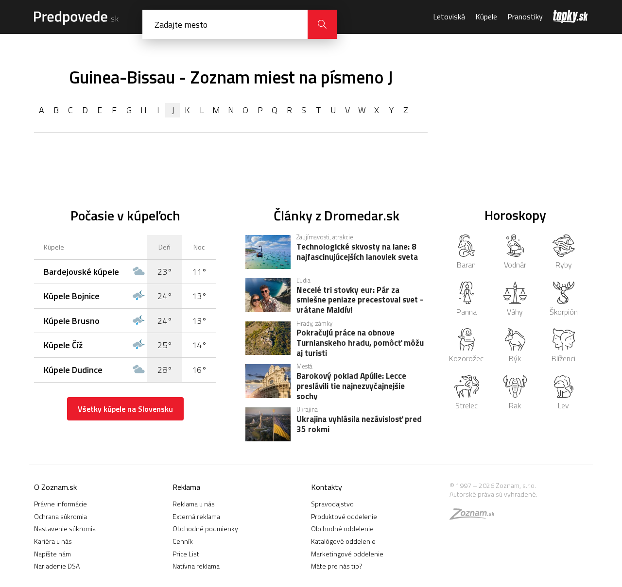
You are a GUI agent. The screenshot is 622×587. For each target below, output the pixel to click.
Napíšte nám (52, 554)
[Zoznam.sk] (475, 516)
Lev (563, 405)
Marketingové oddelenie (347, 554)
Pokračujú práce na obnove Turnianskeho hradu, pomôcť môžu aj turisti (360, 342)
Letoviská (449, 16)
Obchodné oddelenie (342, 528)
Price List (186, 554)
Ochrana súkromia (60, 516)
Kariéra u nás (53, 541)
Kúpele (486, 16)
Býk (515, 358)
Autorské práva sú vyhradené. (493, 494)
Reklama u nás (194, 504)
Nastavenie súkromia (65, 528)
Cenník (183, 541)
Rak (515, 405)
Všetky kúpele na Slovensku (125, 409)
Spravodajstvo (332, 504)
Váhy (515, 312)
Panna (466, 312)
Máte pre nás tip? (337, 566)
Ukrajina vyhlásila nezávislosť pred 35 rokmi (359, 425)
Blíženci (563, 358)
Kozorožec (466, 358)
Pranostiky (525, 16)
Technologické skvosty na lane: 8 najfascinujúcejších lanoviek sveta (357, 252)
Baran (466, 264)
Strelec (466, 405)
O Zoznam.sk (55, 487)
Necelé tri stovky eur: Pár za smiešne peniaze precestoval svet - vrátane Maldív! (359, 299)
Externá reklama (196, 516)
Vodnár (515, 264)
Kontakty (326, 487)
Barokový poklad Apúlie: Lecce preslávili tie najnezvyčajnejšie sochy (351, 385)
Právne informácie (60, 504)
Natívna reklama (196, 566)
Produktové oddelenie (344, 516)
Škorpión (564, 312)
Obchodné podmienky (205, 528)
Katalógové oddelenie (343, 541)
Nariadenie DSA (57, 566)
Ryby (563, 264)
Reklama (186, 487)
